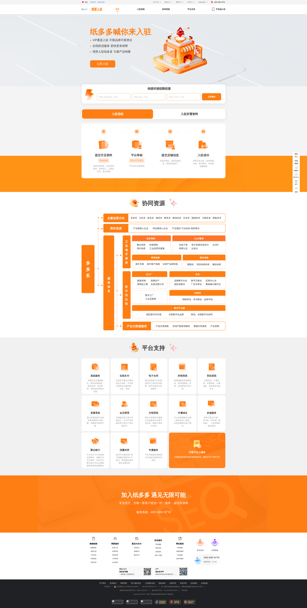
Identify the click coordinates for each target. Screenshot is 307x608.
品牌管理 (115, 551)
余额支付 (137, 551)
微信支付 (137, 555)
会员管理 (115, 562)
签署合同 (93, 551)
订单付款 (93, 555)
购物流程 (93, 548)
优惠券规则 (179, 551)
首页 (86, 2)
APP (156, 569)
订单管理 (115, 558)
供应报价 (158, 552)
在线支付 (137, 548)
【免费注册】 (101, 2)
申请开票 (93, 562)
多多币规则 (179, 558)
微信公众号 (123, 569)
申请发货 (93, 558)
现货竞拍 (158, 548)
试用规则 (180, 548)
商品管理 (115, 555)
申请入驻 (115, 548)
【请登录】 (93, 2)
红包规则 (180, 555)
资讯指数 (158, 544)
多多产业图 (158, 555)
